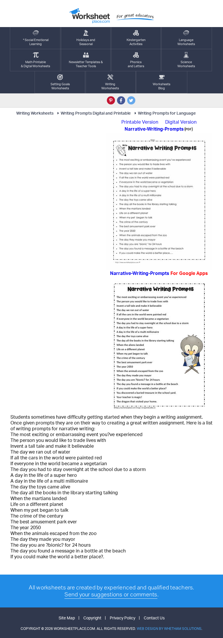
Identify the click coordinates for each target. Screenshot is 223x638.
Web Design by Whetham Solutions (169, 628)
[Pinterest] (111, 100)
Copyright (92, 617)
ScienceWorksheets (186, 64)
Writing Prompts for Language (167, 113)
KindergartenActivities (136, 42)
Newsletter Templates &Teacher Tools (86, 64)
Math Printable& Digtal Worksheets (35, 64)
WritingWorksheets (110, 86)
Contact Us (154, 617)
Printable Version (139, 122)
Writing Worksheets (34, 113)
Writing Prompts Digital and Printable (96, 113)
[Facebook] (121, 100)
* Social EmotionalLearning (35, 42)
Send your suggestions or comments (110, 594)
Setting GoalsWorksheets (60, 86)
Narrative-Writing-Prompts (159, 273)
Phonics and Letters (136, 64)
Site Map (67, 617)
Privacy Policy (122, 617)
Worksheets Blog (161, 86)
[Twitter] (131, 100)
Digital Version (181, 122)
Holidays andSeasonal (85, 42)
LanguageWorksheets (186, 42)
